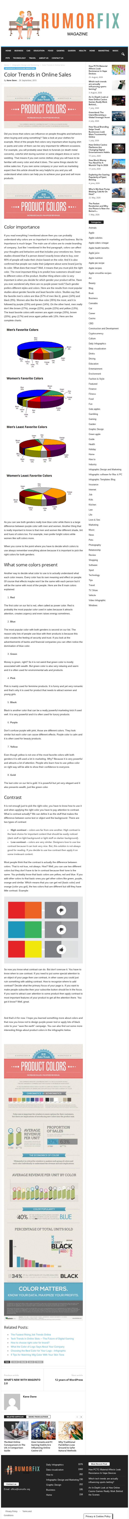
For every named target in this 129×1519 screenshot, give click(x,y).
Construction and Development (104, 328)
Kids (91, 499)
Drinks (92, 353)
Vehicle (92, 595)
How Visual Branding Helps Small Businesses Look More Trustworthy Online (99, 131)
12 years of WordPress (69, 1379)
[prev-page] (77, 1417)
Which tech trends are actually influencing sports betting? (97, 85)
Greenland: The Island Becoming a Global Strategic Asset (99, 115)
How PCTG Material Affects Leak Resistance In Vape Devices (98, 70)
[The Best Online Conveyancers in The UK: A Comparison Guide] (16, 1430)
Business (18, 50)
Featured (93, 384)
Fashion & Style (96, 379)
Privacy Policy (11, 1511)
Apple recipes (95, 268)
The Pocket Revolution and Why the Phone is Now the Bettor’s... (99, 207)
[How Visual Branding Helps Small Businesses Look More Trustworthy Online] (118, 131)
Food (50, 50)
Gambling (93, 414)
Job (90, 494)
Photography (95, 545)
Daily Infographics (97, 343)
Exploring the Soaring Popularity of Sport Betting (99, 177)
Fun (90, 404)
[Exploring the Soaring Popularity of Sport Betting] (118, 178)
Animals (93, 228)
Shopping (93, 560)
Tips (91, 580)
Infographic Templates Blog (102, 479)
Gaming (60, 50)
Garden (72, 50)
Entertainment (95, 369)
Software (93, 565)
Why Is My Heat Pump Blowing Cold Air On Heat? (99, 191)
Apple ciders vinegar (99, 243)
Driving (92, 358)
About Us (43, 58)
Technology (19, 58)
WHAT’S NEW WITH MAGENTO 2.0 (22, 1381)
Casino (92, 318)
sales (31, 1362)
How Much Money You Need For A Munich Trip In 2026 (98, 163)
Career (92, 313)
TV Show (93, 590)
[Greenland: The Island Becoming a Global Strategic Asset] (118, 116)
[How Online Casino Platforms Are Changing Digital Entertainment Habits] (118, 148)
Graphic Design (96, 429)
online (23, 1362)
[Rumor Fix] (64, 23)
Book (91, 293)
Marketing (103, 50)
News (91, 535)
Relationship (95, 550)
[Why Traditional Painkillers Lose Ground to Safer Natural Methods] (70, 1430)
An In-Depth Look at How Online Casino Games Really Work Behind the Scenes (106, 1491)
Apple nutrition (96, 258)
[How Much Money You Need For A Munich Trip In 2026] (118, 164)
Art (90, 278)
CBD (91, 323)
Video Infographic (97, 600)
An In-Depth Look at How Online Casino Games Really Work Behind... (98, 100)
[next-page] (81, 1417)
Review (92, 555)
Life (90, 514)
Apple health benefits (99, 248)
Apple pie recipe (96, 263)
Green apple (94, 434)
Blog (91, 288)
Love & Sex (94, 520)
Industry (93, 464)
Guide (91, 439)
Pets (8, 58)
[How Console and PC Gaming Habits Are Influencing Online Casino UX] (43, 1430)
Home (8, 50)
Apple (91, 233)
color (15, 1362)
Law (91, 509)
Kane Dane (12, 80)
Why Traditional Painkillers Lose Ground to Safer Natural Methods (67, 1446)
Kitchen (92, 504)
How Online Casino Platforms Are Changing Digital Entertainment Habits (99, 148)
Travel (32, 58)
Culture (92, 338)
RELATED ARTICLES (15, 1416)
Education (39, 50)
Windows (93, 605)
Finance (92, 389)
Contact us (57, 58)
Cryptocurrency (96, 333)
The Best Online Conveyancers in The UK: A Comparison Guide (14, 1446)
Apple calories (95, 238)
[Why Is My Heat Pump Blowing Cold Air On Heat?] (118, 193)
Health (82, 50)
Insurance (93, 484)
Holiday (92, 449)
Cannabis (93, 303)
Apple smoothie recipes (100, 273)
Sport (91, 570)
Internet (92, 489)
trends (39, 1362)
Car (28, 50)
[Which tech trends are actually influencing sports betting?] (118, 85)
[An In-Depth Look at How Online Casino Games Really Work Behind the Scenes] (118, 101)
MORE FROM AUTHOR (38, 1416)
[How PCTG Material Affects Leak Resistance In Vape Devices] (118, 70)
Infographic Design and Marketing (25, 65)
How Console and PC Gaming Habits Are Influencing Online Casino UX (42, 1446)
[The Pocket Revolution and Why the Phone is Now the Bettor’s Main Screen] (118, 207)
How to (92, 459)
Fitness (92, 394)
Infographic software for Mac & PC (105, 474)
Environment (95, 374)
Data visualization (97, 348)
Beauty (92, 283)
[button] (123, 54)
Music (115, 50)
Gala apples (94, 409)
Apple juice (94, 253)
